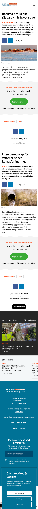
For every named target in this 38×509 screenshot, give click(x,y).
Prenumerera (17, 102)
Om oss (22, 428)
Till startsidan (19, 306)
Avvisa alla (19, 504)
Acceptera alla (19, 493)
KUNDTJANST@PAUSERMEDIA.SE (23, 417)
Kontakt (15, 428)
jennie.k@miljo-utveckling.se (19, 298)
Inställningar (19, 499)
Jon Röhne (19, 411)
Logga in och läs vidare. (26, 108)
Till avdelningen (30, 320)
